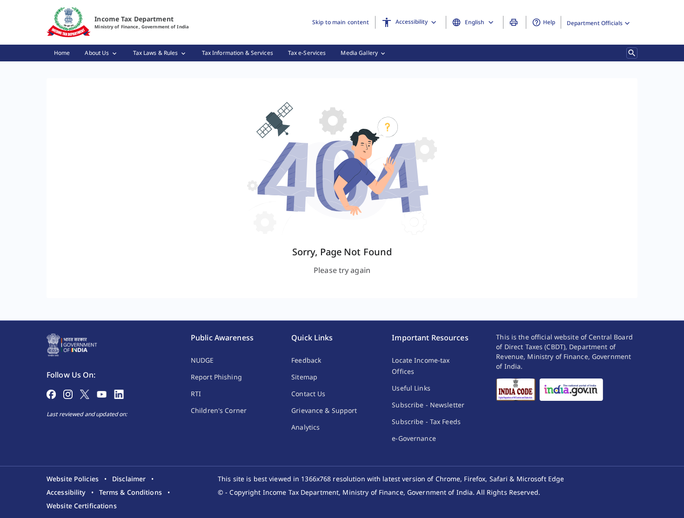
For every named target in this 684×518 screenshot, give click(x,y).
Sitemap (304, 376)
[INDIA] (571, 390)
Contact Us (308, 393)
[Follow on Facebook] (51, 393)
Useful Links (411, 388)
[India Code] (516, 390)
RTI (196, 393)
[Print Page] (514, 22)
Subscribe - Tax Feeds (426, 421)
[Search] (631, 53)
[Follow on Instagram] (68, 393)
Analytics (305, 427)
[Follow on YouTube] (102, 393)
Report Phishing (216, 376)
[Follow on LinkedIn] (119, 393)
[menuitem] (62, 53)
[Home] (69, 22)
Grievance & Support (324, 410)
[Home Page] (72, 344)
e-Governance (414, 438)
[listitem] (73, 479)
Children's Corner (219, 410)
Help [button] (549, 22)
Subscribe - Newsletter (428, 404)
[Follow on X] (84, 393)
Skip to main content (340, 22)
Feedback (306, 360)
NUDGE (202, 360)
